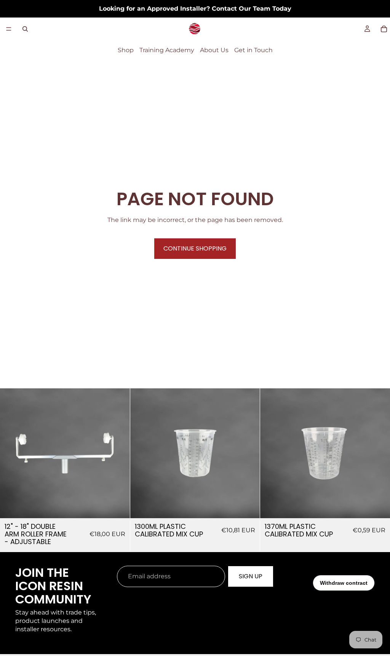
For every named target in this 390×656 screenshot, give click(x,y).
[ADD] (118, 506)
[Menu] (9, 29)
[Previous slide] (11, 453)
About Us (214, 50)
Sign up (250, 576)
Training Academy (166, 50)
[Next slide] (118, 453)
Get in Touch (253, 50)
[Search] (25, 29)
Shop (126, 50)
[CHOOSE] (248, 506)
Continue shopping (195, 248)
